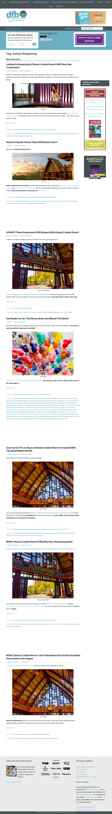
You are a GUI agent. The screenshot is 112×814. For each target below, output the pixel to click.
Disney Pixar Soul (48, 403)
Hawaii (8, 203)
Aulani (25, 133)
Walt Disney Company (92, 789)
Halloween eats (55, 407)
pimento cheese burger (30, 414)
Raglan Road (74, 414)
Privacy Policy (80, 772)
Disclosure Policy (81, 769)
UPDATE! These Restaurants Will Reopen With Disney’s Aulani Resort (42, 232)
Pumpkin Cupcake (53, 414)
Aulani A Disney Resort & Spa (28, 201)
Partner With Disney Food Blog (86, 777)
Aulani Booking (39, 533)
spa (31, 136)
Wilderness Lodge (40, 419)
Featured (49, 129)
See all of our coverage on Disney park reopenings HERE (24, 381)
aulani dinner (61, 201)
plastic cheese (42, 414)
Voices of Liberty (19, 419)
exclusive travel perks (66, 185)
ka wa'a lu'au (21, 203)
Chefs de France (71, 401)
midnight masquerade (43, 412)
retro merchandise (12, 416)
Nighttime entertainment (37, 203)
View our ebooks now (13, 782)
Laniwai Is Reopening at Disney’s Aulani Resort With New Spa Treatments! (38, 66)
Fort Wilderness (20, 407)
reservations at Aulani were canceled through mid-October (25, 606)
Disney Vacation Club (51, 624)
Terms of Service (81, 774)
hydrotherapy (60, 133)
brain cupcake (32, 401)
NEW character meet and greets (25, 188)
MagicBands (24, 412)
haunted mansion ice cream (33, 409)
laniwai (8, 136)
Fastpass (62, 405)
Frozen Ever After (31, 407)
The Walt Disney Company (84, 795)
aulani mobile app (71, 398)
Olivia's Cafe (18, 414)
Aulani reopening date (38, 624)
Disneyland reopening (24, 405)
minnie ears (9, 414)
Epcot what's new (53, 405)
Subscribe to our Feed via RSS (85, 807)
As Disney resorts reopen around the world (20, 666)
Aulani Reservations (37, 738)
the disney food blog (13, 11)
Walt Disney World (44, 734)
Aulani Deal (48, 533)
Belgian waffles (23, 401)
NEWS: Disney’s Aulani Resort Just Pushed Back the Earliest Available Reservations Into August (43, 657)
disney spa (42, 133)
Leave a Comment (25, 71)
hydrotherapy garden (72, 133)
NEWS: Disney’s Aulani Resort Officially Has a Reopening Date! (39, 541)
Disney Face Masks (36, 403)
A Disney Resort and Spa (21, 533)
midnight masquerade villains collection (63, 412)
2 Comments (24, 662)
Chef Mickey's (61, 401)
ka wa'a (13, 203)
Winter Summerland (53, 419)
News (54, 129)
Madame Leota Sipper (66, 409)
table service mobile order (53, 416)
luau (27, 203)
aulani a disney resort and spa (46, 201)
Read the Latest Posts (14, 29)
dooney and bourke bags (39, 405)
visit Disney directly (91, 797)
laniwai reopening (17, 136)
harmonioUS (65, 407)
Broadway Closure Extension (47, 401)
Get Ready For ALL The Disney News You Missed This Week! (37, 318)
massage (26, 136)
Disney (16, 403)
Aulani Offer (66, 533)
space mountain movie (26, 416)
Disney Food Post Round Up (22, 394)
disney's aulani (51, 133)
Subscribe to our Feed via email (86, 810)
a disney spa (18, 133)
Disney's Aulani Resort (39, 129)
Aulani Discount (57, 533)
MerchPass (31, 412)
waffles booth (30, 419)
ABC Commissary (41, 398)
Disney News (17, 129)
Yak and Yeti (64, 419)
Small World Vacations (35, 535)
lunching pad (54, 409)
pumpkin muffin (65, 414)
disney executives (24, 403)
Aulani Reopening (32, 133)
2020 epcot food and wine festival (25, 398)
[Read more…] (11, 123)
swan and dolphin (39, 416)
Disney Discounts (18, 529)
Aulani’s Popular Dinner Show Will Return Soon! (31, 142)
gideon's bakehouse (43, 407)
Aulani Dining (42, 312)
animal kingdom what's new (56, 398)
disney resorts (26, 129)
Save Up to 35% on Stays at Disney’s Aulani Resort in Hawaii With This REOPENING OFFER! (41, 449)
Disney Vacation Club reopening (69, 624)
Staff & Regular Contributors (85, 767)
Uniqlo (11, 419)
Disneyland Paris (11, 405)
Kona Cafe (46, 409)
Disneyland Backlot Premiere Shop (65, 403)
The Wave (66, 416)
